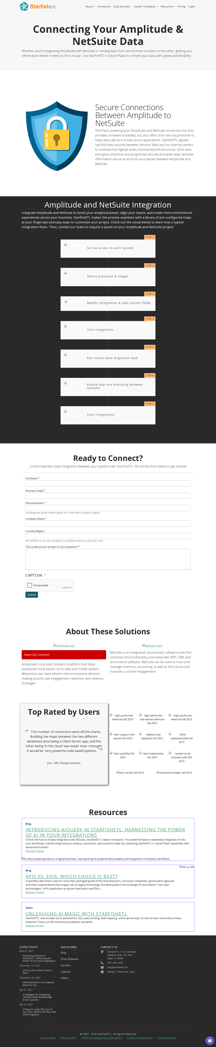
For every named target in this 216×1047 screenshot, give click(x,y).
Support (66, 971)
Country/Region (34, 531)
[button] (209, 1040)
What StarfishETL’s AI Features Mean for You (38, 983)
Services (65, 965)
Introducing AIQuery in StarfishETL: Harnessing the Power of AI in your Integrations (39, 958)
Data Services (122, 6)
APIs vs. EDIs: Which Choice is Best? (38, 971)
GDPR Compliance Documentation (101, 1038)
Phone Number (34, 503)
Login (191, 6)
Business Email (34, 490)
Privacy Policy (68, 1038)
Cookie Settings (166, 1038)
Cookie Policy (48, 1038)
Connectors (104, 6)
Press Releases (69, 959)
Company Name (34, 518)
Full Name (31, 478)
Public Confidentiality (140, 1038)
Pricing (181, 6)
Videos (65, 978)
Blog (63, 952)
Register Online (35, 851)
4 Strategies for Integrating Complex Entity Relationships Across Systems (37, 997)
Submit (32, 594)
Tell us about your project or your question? (51, 547)
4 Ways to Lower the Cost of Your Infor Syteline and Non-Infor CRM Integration (39, 1012)
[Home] (38, 6)
